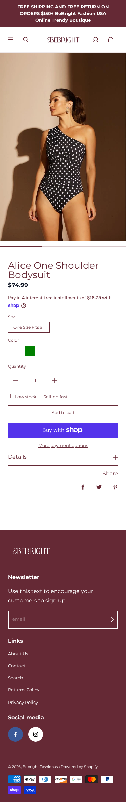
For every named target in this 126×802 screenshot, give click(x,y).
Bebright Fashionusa (41, 767)
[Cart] (110, 39)
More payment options (63, 445)
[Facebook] (15, 734)
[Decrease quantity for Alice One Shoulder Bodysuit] (15, 380)
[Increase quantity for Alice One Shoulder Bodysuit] (54, 380)
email (18, 619)
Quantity (17, 366)
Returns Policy (23, 689)
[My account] (95, 39)
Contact (16, 665)
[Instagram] (35, 734)
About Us (18, 653)
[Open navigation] (15, 39)
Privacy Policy (23, 702)
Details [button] (17, 457)
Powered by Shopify (79, 767)
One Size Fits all (28, 327)
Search (15, 677)
